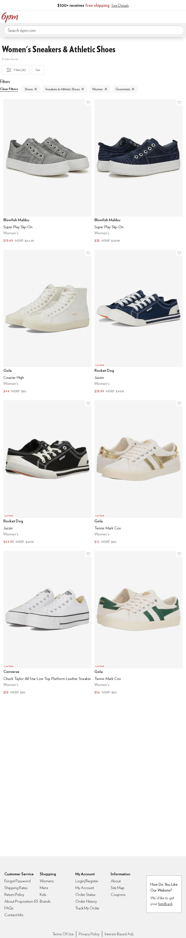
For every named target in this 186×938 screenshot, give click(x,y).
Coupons (118, 894)
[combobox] (94, 30)
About (116, 881)
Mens (44, 887)
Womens (47, 881)
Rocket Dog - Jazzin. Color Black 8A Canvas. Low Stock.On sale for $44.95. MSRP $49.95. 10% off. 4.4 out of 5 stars (47, 472)
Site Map (117, 887)
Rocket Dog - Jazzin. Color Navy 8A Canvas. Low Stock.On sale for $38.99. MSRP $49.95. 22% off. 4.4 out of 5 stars (138, 322)
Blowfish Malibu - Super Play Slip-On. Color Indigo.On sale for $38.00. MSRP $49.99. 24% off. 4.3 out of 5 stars (138, 171)
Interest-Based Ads (119, 934)
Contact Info (13, 915)
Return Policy (14, 894)
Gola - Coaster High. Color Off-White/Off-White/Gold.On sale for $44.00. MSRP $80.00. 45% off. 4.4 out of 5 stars (47, 322)
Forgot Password (17, 881)
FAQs (8, 908)
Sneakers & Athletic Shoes (62, 89)
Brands (45, 901)
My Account (150, 16)
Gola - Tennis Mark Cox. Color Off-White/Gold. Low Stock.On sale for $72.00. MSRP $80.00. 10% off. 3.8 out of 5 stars (138, 472)
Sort (38, 70)
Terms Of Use (63, 934)
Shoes (29, 89)
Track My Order (87, 908)
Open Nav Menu (181, 16)
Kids (43, 894)
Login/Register (86, 881)
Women (97, 89)
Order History (86, 901)
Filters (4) (19, 70)
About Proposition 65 (21, 901)
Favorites (160, 16)
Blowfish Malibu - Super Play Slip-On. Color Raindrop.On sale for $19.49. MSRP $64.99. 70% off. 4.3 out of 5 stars (47, 171)
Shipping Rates (16, 887)
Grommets (123, 89)
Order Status (85, 894)
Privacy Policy (89, 934)
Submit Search (178, 30)
